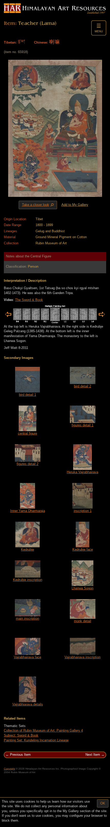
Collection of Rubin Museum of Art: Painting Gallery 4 (43, 730)
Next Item (92, 755)
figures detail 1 (82, 425)
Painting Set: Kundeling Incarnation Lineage (36, 740)
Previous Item (20, 755)
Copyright (9, 768)
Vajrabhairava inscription (82, 657)
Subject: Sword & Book (21, 735)
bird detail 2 (82, 386)
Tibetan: (10, 42)
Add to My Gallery (74, 205)
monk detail (82, 621)
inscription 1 (83, 511)
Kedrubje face (82, 549)
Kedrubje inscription (27, 580)
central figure (27, 433)
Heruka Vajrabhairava (82, 472)
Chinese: (41, 42)
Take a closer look (38, 205)
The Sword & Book (29, 300)
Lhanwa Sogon (82, 588)
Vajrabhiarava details (27, 704)
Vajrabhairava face (27, 657)
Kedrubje (27, 549)
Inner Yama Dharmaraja (27, 511)
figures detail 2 (27, 464)
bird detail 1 (27, 395)
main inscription (27, 618)
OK (102, 803)
